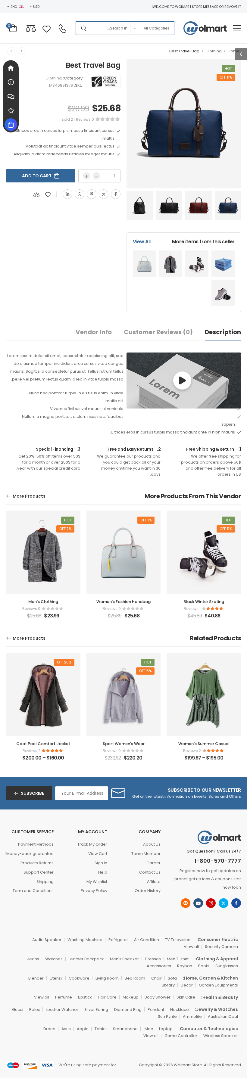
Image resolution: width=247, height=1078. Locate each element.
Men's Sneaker (124, 959)
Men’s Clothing (43, 601)
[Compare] (31, 28)
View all (191, 946)
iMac (148, 1029)
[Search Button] (82, 28)
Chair (156, 978)
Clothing (213, 51)
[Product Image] (184, 123)
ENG (14, 6)
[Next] (11, 51)
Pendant (156, 1009)
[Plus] (86, 175)
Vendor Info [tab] (94, 332)
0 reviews (85, 119)
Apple (83, 1029)
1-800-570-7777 (218, 861)
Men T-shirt (178, 959)
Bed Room (135, 978)
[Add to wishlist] (48, 195)
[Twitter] (103, 194)
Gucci (17, 1009)
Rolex (34, 1009)
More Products (29, 496)
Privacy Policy (94, 890)
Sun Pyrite (167, 1016)
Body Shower (157, 997)
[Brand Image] (104, 81)
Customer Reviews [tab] (158, 332)
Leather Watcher (62, 1009)
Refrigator (118, 940)
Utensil (56, 978)
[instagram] (211, 903)
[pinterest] (185, 903)
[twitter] (223, 903)
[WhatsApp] (79, 194)
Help (102, 872)
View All (142, 241)
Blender (36, 978)
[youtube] (198, 903)
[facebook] (236, 903)
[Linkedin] (67, 194)
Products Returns (37, 863)
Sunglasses (226, 966)
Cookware (79, 978)
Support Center (38, 872)
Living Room (107, 978)
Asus (66, 1029)
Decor (187, 985)
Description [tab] (223, 332)
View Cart (97, 853)
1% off (146, 520)
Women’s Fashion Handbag (123, 601)
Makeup (131, 997)
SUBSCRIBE (32, 793)
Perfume (63, 997)
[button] (237, 28)
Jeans (33, 959)
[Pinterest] (91, 194)
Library (168, 985)
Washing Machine (84, 940)
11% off (226, 77)
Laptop (166, 1029)
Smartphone (125, 1029)
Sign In (101, 863)
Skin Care (186, 997)
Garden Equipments (218, 985)
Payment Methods (36, 844)
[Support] (11, 96)
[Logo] (205, 28)
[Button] (182, 380)
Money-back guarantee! (30, 853)
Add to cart (37, 176)
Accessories (159, 966)
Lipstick (85, 997)
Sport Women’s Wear (124, 744)
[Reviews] (11, 110)
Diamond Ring (128, 1009)
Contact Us (150, 872)
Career (153, 863)
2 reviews (192, 751)
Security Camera (221, 946)
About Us (152, 844)
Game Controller (180, 1036)
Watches (54, 959)
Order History (148, 890)
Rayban (184, 966)
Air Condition (146, 940)
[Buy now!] (11, 124)
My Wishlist (96, 881)
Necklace (179, 1009)
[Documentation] (11, 82)
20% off (64, 662)
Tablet (101, 1029)
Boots (203, 966)
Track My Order (92, 844)
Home (234, 51)
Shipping (45, 881)
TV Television (177, 940)
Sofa (172, 978)
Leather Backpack (86, 959)
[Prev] (21, 51)
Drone (49, 1029)
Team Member (146, 853)
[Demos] (11, 68)
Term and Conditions (33, 890)
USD (36, 6)
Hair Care (107, 997)
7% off (65, 528)
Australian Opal (223, 1016)
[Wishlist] (46, 28)
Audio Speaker (46, 940)
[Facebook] (115, 194)
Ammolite (192, 1016)
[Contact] (62, 28)
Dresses (153, 959)
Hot (228, 68)
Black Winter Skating (203, 601)
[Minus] (96, 175)
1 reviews (192, 608)
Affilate (154, 881)
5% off (145, 670)
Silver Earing (96, 1009)
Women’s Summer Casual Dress (204, 746)
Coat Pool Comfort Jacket (43, 744)
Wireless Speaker (220, 1036)
